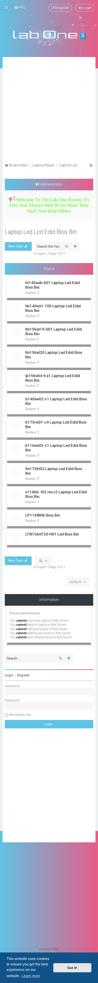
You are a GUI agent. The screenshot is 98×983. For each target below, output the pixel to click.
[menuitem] (20, 7)
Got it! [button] (72, 968)
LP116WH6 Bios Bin (42, 515)
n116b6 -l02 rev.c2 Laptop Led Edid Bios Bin (56, 494)
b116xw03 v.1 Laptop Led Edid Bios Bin (56, 447)
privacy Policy (49, 949)
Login (9, 675)
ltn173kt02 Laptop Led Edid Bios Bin (53, 471)
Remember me (20, 715)
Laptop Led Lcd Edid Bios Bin (41, 232)
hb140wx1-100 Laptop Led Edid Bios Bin (53, 308)
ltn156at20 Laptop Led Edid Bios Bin (53, 354)
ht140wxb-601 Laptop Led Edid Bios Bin (52, 285)
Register (23, 675)
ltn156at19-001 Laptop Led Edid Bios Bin (53, 331)
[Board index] (49, 34)
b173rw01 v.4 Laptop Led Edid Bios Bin (56, 424)
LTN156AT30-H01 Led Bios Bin (52, 534)
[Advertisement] (49, 111)
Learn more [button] (31, 976)
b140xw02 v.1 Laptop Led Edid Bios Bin (56, 401)
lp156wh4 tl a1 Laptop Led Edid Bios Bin (52, 378)
